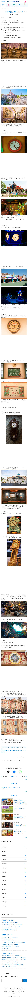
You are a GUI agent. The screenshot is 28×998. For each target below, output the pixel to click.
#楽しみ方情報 (4, 787)
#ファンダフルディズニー (19, 964)
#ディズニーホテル (18, 962)
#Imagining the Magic (6, 957)
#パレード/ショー (17, 926)
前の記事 (5, 776)
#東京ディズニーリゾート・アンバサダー (10, 959)
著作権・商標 (7, 991)
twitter (8, 771)
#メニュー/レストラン (15, 927)
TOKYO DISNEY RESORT (13, 1)
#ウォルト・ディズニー (11, 966)
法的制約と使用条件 (8, 989)
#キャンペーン (18, 955)
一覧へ (15, 776)
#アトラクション (13, 929)
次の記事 (23, 776)
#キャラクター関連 (6, 927)
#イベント (4, 922)
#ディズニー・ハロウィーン (16, 924)
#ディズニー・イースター (12, 922)
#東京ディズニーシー (6, 788)
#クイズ (10, 787)
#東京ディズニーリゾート (9, 953)
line (20, 771)
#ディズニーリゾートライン (7, 962)
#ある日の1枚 (14, 957)
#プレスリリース (10, 955)
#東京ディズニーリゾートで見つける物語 (10, 961)
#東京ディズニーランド (17, 787)
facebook (14, 771)
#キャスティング (22, 957)
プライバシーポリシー (18, 988)
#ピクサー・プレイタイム (12, 937)
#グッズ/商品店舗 (5, 929)
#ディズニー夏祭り (6, 924)
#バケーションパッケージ (7, 964)
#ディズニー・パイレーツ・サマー (9, 940)
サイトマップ (8, 988)
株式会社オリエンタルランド (18, 991)
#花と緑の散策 (23, 959)
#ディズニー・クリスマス (7, 926)
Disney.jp (14, 993)
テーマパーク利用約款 (19, 989)
